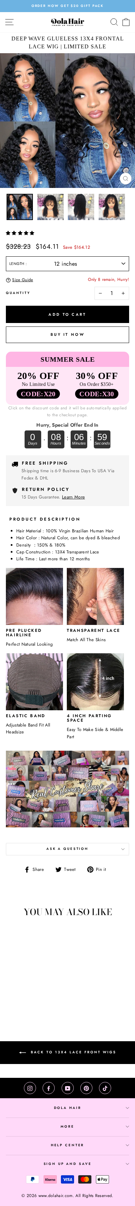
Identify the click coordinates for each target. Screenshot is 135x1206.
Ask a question (67, 848)
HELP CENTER (67, 1145)
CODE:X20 (38, 394)
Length (17, 263)
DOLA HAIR (67, 1107)
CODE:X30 (96, 394)
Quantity (18, 293)
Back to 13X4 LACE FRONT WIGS (72, 1052)
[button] (21, 233)
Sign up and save (68, 1163)
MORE (67, 1126)
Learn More (73, 497)
